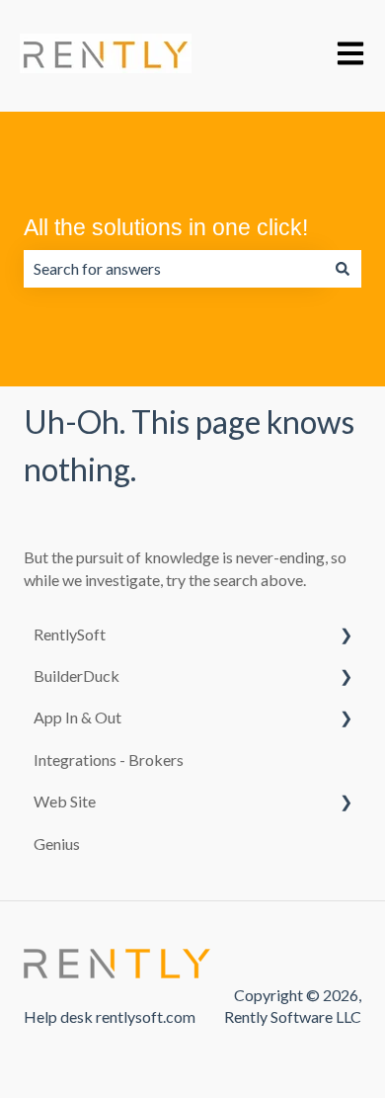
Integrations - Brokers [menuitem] (109, 759)
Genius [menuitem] (57, 843)
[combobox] (174, 269)
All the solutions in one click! (166, 227)
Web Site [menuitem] (65, 801)
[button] (345, 636)
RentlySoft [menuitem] (70, 634)
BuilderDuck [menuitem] (76, 675)
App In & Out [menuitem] (77, 717)
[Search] (342, 269)
